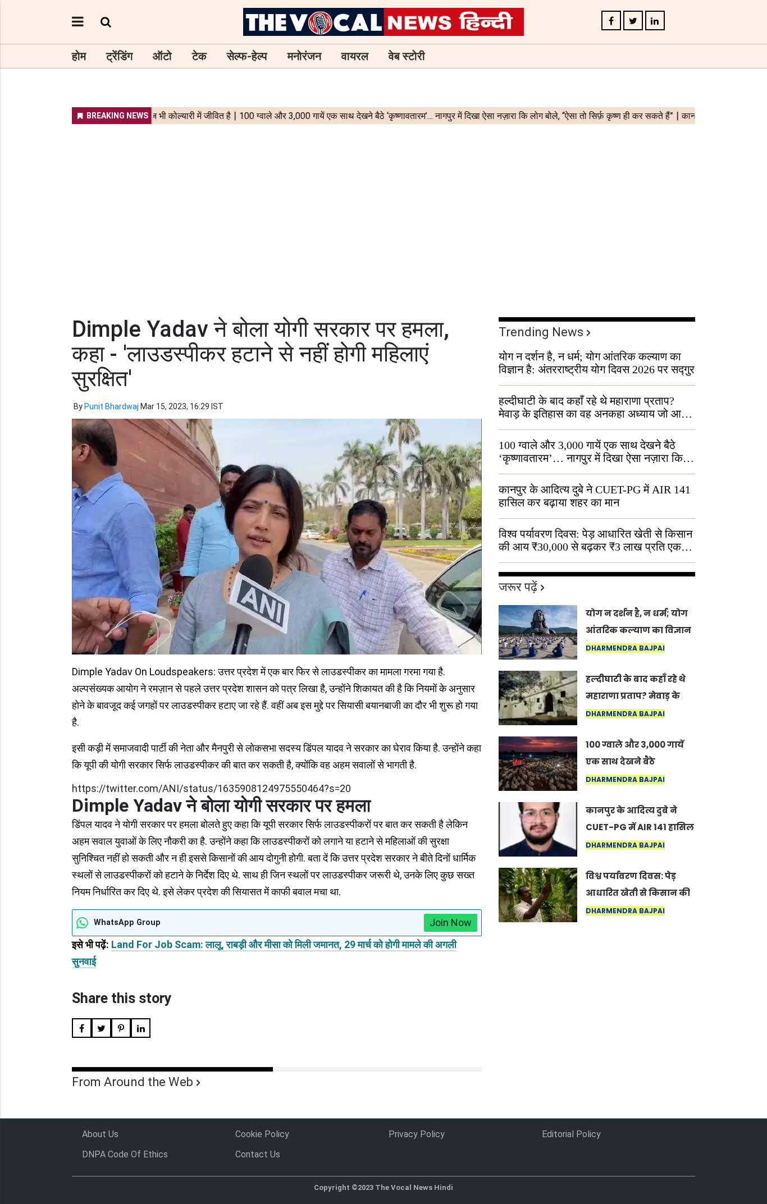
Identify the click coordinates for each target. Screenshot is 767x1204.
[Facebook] (611, 21)
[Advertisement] (383, 213)
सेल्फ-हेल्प (247, 56)
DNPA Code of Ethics (125, 1154)
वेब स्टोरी (407, 56)
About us (100, 1134)
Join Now (451, 922)
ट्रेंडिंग (119, 56)
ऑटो (162, 56)
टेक (199, 56)
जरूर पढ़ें (518, 587)
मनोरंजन (304, 56)
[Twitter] (633, 21)
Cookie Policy (262, 1134)
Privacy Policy (417, 1134)
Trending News (541, 332)
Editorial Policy (571, 1134)
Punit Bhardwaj (111, 406)
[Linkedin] (655, 21)
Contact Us (257, 1154)
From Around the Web (132, 1082)
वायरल (354, 56)
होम (79, 56)
